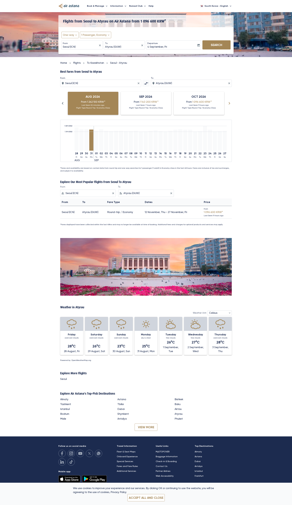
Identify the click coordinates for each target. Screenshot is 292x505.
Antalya (122, 418)
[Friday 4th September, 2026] (111, 141)
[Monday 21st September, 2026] (195, 141)
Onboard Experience (127, 456)
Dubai (121, 408)
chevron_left (62, 103)
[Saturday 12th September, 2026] (151, 141)
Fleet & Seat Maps (126, 451)
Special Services (125, 461)
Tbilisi (120, 404)
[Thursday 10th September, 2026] (141, 141)
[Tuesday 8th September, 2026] (131, 141)
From (65, 43)
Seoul (63, 378)
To (106, 43)
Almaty (64, 399)
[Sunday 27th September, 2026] (225, 141)
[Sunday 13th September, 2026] (156, 140)
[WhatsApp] (98, 453)
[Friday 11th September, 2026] (146, 141)
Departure (152, 43)
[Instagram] (71, 453)
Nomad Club (137, 6)
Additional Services (126, 471)
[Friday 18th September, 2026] (180, 140)
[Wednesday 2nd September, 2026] (101, 140)
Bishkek (179, 399)
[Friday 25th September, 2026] (215, 141)
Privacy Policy (119, 492)
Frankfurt (199, 476)
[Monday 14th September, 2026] (160, 141)
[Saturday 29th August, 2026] (81, 140)
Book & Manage (97, 6)
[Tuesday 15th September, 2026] (165, 141)
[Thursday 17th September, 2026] (175, 140)
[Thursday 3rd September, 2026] (106, 141)
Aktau (178, 408)
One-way (68, 34)
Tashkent (65, 404)
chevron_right (229, 103)
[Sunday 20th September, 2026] (190, 140)
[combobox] (80, 47)
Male (63, 418)
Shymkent (123, 413)
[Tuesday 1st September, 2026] (96, 141)
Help (151, 6)
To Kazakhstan (95, 62)
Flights (77, 62)
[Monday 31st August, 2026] (91, 140)
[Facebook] (62, 453)
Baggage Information (167, 456)
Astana (121, 399)
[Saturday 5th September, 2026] (116, 141)
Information (118, 6)
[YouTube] (80, 453)
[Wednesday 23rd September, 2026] (205, 138)
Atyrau (178, 413)
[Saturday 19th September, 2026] (185, 140)
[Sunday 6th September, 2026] (121, 141)
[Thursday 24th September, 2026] (210, 140)
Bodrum (64, 413)
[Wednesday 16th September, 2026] (170, 141)
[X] (89, 453)
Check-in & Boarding (166, 461)
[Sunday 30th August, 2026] (86, 140)
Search (216, 45)
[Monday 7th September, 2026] (126, 141)
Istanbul (65, 408)
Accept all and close (146, 498)
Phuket (179, 418)
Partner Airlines (163, 471)
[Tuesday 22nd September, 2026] (200, 141)
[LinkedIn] (62, 462)
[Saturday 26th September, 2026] (220, 141)
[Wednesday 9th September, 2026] (136, 141)
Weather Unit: (200, 313)
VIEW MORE (146, 427)
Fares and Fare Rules (127, 466)
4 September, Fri (157, 46)
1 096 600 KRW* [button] (153, 21)
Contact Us (161, 466)
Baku (178, 404)
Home (63, 62)
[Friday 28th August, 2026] (76, 139)
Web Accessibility (165, 476)
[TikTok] (71, 462)
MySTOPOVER (163, 451)
